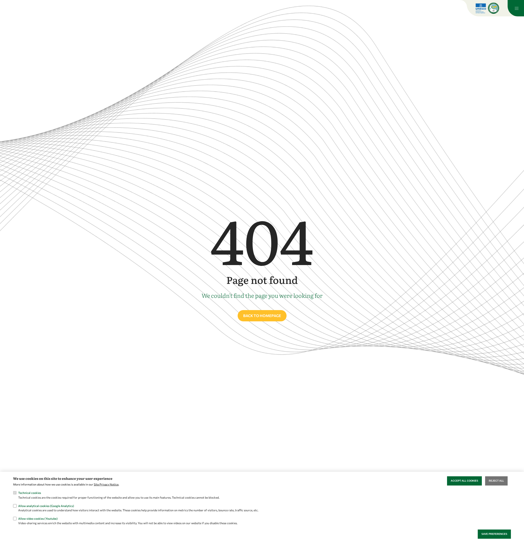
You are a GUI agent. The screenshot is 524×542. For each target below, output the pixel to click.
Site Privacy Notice (106, 484)
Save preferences (494, 534)
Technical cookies (29, 493)
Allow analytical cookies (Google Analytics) (46, 505)
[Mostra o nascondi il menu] (516, 8)
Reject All (496, 480)
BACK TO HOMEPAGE (262, 315)
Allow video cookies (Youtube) (38, 518)
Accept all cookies (464, 480)
